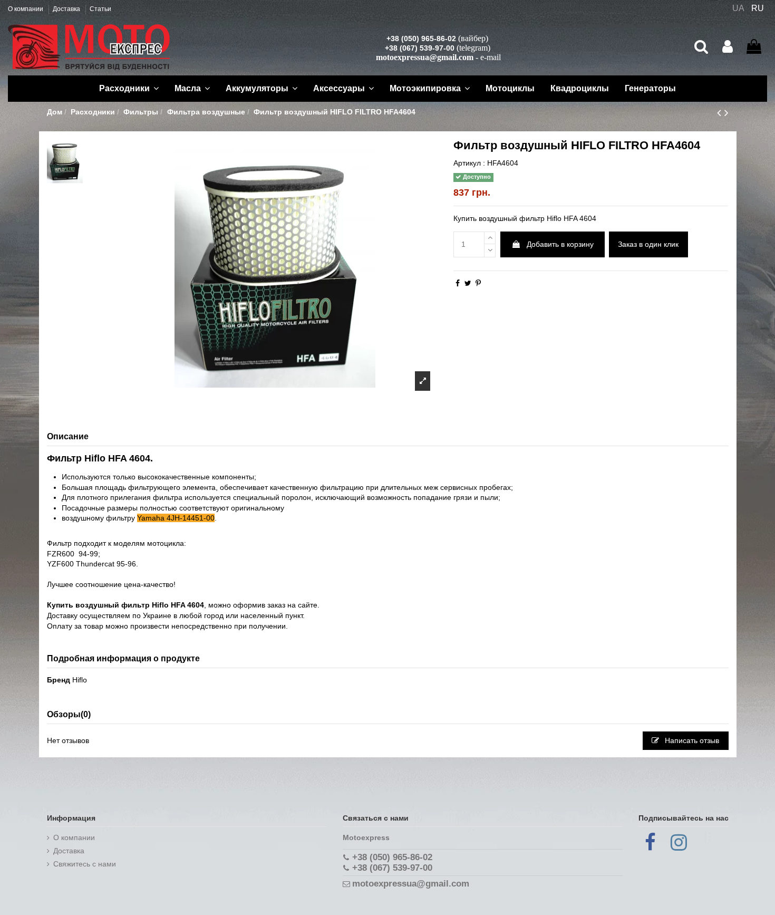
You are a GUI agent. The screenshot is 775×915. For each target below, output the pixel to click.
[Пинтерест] (478, 283)
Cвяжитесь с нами (84, 864)
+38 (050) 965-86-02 (421, 38)
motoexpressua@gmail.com (424, 57)
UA (738, 8)
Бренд (58, 680)
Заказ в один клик (648, 244)
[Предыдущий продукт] (720, 113)
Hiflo (79, 680)
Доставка (67, 9)
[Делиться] (458, 283)
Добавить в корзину (560, 244)
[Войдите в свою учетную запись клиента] (727, 47)
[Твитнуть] (467, 283)
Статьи (100, 9)
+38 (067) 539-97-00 (419, 48)
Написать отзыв (691, 740)
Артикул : (469, 163)
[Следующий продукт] (726, 113)
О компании (26, 9)
